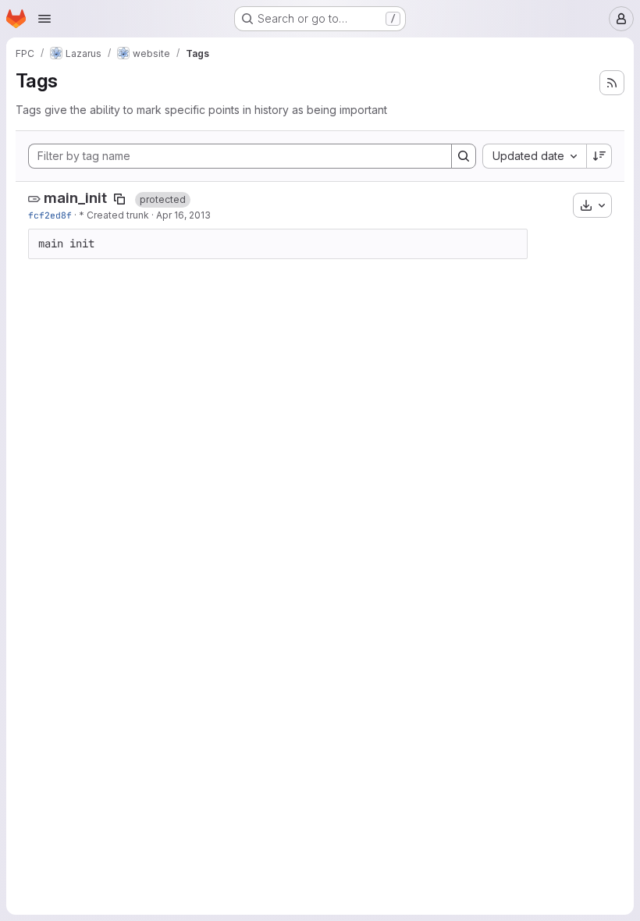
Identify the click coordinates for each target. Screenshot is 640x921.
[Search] (463, 156)
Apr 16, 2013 (183, 215)
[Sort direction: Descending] (599, 156)
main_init (75, 198)
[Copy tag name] (119, 199)
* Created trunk (114, 215)
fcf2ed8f (50, 215)
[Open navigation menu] (44, 18)
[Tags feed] (611, 82)
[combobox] (534, 156)
